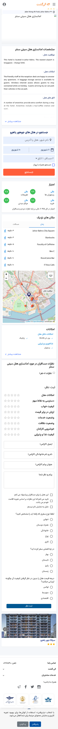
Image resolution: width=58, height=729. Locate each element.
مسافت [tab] (16, 224)
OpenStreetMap (38, 321)
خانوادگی (45, 530)
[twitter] (32, 687)
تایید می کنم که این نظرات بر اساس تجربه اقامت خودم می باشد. (28, 501)
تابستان (45, 560)
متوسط (45, 592)
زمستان (45, 571)
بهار (47, 554)
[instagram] (39, 687)
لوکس (46, 587)
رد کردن (23, 724)
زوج (47, 536)
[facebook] (25, 687)
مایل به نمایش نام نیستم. (38, 506)
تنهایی (46, 519)
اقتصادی (45, 598)
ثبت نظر (28, 606)
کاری (47, 541)
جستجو (29, 172)
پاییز (47, 565)
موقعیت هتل (47, 291)
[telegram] (19, 687)
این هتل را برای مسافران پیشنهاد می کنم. (31, 494)
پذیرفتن (35, 724)
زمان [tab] (42, 224)
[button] (31, 300)
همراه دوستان (42, 525)
